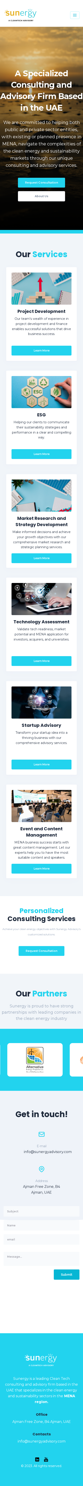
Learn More (42, 350)
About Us (41, 196)
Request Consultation (41, 182)
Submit (66, 1275)
